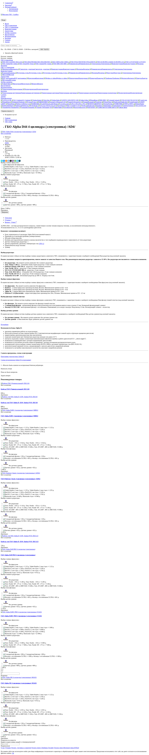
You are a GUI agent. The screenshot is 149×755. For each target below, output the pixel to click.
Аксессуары (9, 31)
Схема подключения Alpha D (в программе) (16, 360)
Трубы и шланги (10, 33)
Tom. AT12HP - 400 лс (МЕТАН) (48, 447)
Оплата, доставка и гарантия (21, 748)
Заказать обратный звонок (14, 53)
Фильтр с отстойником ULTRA (45, 195)
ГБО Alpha (8, 122)
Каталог (6, 58)
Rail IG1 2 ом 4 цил (35, 171)
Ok (13, 753)
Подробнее (4, 324)
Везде (7, 23)
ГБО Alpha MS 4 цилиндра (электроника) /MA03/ (19, 683)
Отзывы (8, 220)
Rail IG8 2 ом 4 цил (35, 169)
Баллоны (8, 38)
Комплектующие (11, 29)
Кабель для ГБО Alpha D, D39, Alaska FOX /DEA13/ (20, 541)
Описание (8, 218)
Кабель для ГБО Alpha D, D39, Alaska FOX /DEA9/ (19, 402)
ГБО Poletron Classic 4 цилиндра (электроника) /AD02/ (20, 479)
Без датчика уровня (15, 203)
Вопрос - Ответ (11, 222)
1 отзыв (7, 138)
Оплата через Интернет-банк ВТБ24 (66, 748)
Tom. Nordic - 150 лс (35, 182)
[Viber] (13, 161)
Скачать (7, 40)
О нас (3, 748)
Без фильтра (12, 191)
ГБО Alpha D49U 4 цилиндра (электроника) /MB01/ (19, 416)
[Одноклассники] (6, 161)
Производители (6, 98)
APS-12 (41, 243)
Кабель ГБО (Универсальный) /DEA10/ (15, 389)
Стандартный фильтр (35, 193)
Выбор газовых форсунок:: (10, 162)
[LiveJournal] (19, 161)
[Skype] (17, 161)
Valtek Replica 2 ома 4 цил (41, 167)
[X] (11, 161)
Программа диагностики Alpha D (12, 356)
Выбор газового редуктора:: (10, 174)
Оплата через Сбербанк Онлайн (42, 748)
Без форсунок (19, 164)
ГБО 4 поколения (11, 25)
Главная (7, 118)
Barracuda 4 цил (32, 173)
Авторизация (13, 9)
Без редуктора (13, 180)
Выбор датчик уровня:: (9, 197)
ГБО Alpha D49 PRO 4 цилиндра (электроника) (18, 555)
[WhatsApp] (15, 161)
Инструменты (9, 34)
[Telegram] (8, 161)
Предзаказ (5, 212)
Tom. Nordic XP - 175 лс (39, 184)
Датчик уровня (29, 205)
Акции (7, 42)
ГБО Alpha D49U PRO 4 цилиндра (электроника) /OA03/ (21, 616)
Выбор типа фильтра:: (8, 186)
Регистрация (13, 11)
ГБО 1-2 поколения (11, 27)
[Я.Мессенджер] (2, 161)
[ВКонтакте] (4, 161)
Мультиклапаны (10, 36)
